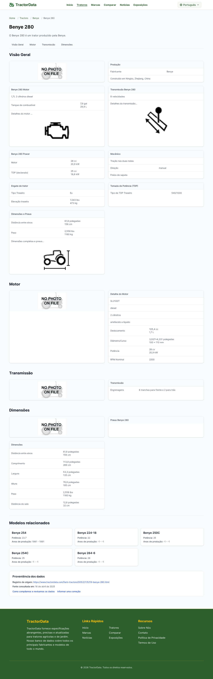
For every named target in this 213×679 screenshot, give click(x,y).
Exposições (140, 4)
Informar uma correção (68, 591)
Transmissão (48, 44)
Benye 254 (19, 532)
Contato (143, 632)
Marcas (95, 4)
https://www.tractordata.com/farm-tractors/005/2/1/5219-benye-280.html (71, 582)
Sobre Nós (144, 627)
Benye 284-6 (86, 553)
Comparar (110, 4)
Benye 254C (20, 553)
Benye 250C (151, 532)
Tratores (82, 4)
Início (70, 4)
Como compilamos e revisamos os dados (33, 591)
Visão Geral (17, 44)
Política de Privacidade (151, 637)
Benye (36, 18)
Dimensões (67, 44)
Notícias (125, 4)
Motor (33, 44)
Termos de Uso (147, 642)
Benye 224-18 (87, 532)
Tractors (24, 18)
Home (12, 18)
